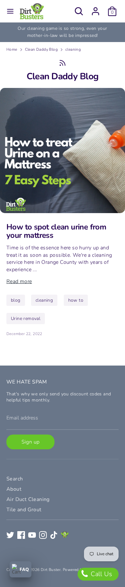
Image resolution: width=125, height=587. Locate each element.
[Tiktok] (54, 535)
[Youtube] (32, 535)
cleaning (73, 49)
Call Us (100, 574)
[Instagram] (43, 535)
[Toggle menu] (10, 11)
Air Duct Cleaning (28, 499)
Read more (19, 281)
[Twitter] (10, 535)
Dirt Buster (51, 569)
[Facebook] (21, 535)
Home (11, 49)
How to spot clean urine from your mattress (56, 231)
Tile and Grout (24, 509)
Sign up (30, 441)
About (13, 489)
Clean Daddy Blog (41, 49)
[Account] (95, 8)
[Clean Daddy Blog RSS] (62, 63)
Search (14, 478)
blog (16, 300)
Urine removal (25, 318)
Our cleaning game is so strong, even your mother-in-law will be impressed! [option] (62, 32)
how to (75, 300)
